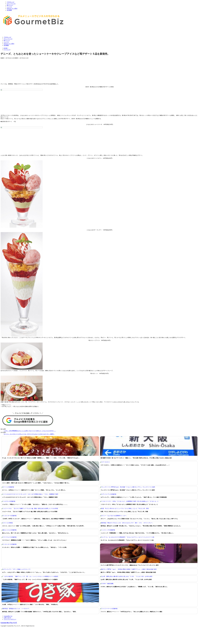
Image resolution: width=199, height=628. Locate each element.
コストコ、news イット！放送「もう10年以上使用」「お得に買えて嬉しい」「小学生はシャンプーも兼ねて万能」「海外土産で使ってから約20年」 (43, 526)
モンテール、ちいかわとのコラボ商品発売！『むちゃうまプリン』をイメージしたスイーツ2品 (127, 540)
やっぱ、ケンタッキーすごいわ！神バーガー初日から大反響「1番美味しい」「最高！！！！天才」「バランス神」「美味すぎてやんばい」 (41, 458)
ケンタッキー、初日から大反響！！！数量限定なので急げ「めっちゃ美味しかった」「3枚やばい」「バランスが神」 (34, 547)
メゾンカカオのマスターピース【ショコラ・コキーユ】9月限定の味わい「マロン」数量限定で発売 (30, 497)
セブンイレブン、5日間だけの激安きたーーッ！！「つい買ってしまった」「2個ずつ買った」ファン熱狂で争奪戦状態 (134, 497)
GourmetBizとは (8, 616)
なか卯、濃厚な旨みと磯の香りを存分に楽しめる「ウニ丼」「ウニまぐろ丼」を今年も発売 (126, 579)
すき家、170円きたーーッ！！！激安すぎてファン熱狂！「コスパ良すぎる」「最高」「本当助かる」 (30, 604)
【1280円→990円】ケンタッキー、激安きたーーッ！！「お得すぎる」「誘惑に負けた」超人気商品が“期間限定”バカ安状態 (36, 518)
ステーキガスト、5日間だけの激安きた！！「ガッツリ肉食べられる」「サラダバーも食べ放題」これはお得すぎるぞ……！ (135, 465)
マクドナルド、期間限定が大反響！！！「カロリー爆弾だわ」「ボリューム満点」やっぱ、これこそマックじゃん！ (34, 540)
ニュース (9, 7)
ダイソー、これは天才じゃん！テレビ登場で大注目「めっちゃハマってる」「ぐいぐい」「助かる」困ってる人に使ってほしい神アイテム (139, 518)
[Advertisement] (29, 31)
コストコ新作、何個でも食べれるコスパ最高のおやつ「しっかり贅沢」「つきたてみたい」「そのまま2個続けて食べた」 (36, 483)
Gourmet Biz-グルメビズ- (9, 622)
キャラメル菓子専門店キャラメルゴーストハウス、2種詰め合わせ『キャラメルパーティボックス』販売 (130, 565)
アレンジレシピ (11, 3)
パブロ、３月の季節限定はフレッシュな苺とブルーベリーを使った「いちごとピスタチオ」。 (30, 430)
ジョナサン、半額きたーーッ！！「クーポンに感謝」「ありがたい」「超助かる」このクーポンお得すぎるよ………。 (35, 504)
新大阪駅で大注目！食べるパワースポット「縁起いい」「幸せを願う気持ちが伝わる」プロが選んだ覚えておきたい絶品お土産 (136, 458)
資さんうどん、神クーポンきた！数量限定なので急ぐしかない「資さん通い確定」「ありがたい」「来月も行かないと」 (35, 533)
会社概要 (9, 10)
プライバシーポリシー (10, 619)
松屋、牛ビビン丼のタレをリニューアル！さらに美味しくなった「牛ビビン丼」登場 (124, 511)
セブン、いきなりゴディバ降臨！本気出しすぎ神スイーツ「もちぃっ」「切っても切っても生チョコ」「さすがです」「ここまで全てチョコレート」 (44, 572)
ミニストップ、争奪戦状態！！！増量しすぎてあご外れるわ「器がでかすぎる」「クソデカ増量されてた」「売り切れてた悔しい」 (137, 533)
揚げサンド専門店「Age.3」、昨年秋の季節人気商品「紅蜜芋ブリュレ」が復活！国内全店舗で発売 (128, 572)
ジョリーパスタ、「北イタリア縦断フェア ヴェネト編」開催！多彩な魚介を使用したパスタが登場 (29, 511)
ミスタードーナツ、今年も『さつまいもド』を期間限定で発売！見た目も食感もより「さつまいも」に (129, 504)
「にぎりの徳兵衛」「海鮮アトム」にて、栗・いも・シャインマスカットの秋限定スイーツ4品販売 (30, 579)
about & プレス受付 (12, 8)
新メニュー (10, 5)
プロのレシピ (10, 2)
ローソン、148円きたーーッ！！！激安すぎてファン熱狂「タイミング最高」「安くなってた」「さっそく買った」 (34, 490)
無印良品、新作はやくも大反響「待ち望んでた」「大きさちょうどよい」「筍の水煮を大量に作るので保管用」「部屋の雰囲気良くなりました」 (141, 526)
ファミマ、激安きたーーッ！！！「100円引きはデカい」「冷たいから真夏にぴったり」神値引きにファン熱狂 (131, 611)
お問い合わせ (7, 617)
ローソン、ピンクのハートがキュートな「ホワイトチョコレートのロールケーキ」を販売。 (29, 434)
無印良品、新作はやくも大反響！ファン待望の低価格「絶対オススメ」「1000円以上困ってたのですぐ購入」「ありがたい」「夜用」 (39, 611)
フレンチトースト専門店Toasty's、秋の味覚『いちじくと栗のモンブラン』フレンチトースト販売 (128, 490)
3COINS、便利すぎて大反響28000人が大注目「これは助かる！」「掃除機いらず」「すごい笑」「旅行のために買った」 (134, 586)
